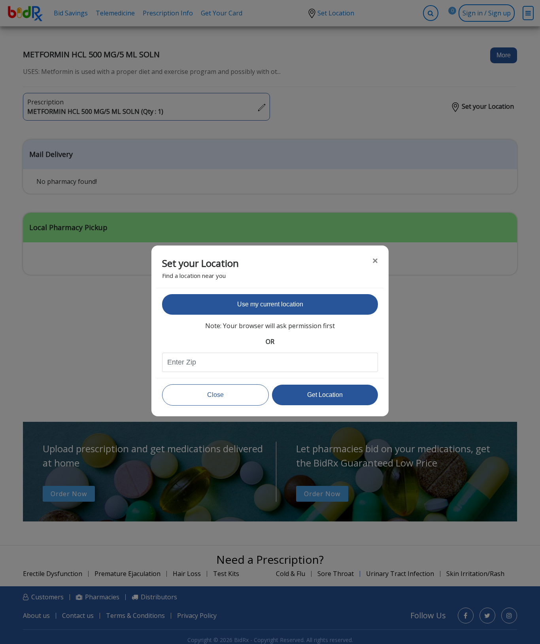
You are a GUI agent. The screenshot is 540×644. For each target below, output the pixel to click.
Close (215, 394)
